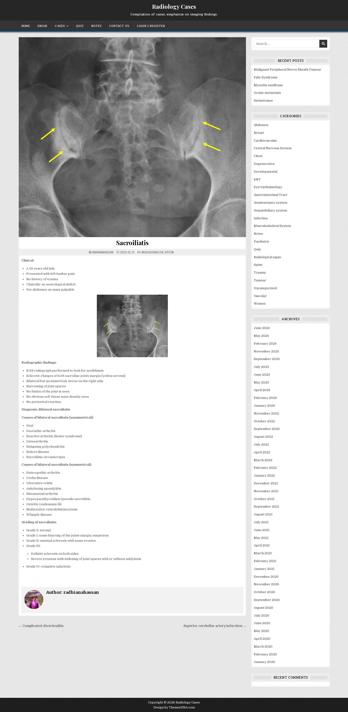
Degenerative (264, 164)
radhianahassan (102, 252)
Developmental (265, 171)
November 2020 (266, 584)
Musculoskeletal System (158, 252)
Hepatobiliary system (270, 210)
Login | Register (151, 26)
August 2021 (263, 514)
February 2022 (265, 467)
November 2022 (266, 413)
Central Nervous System (272, 148)
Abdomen (261, 125)
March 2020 (263, 646)
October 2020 (264, 592)
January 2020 (264, 662)
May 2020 (261, 631)
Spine (258, 264)
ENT (257, 179)
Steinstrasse (263, 100)
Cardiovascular (265, 140)
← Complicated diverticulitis (41, 626)
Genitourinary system (270, 202)
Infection (261, 218)
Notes (96, 26)
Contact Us (119, 26)
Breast (259, 133)
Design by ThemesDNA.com (174, 707)
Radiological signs (267, 257)
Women (259, 303)
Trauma (260, 272)
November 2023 (266, 351)
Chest (258, 156)
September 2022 (267, 429)
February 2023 (265, 398)
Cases (60, 26)
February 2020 (265, 654)
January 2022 (264, 475)
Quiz (80, 26)
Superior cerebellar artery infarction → (214, 626)
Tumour (260, 280)
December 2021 (266, 483)
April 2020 (262, 638)
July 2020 (261, 615)
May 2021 (261, 538)
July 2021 (261, 522)
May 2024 (261, 336)
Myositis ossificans (268, 85)
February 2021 (265, 561)
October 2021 (264, 499)
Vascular (260, 296)
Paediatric (261, 241)
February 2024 (265, 343)
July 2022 (261, 444)
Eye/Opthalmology (268, 187)
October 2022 (264, 421)
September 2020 (267, 600)
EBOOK (42, 26)
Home (25, 26)
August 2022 (263, 436)
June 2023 (262, 374)
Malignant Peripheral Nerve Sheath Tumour (287, 69)
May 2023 (261, 382)
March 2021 (263, 553)
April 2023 (262, 390)
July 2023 (261, 367)
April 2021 (262, 545)
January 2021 (264, 569)
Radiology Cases (174, 6)
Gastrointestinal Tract (270, 195)
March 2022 (263, 460)
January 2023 (264, 405)
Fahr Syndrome (265, 77)
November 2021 (266, 491)
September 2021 (266, 506)
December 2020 (266, 576)
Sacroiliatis (132, 243)
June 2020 (262, 623)
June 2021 (261, 530)
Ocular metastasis (267, 93)
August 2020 (263, 607)
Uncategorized (265, 288)
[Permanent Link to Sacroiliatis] (132, 137)
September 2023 (267, 359)
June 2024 (262, 328)
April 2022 (262, 452)
